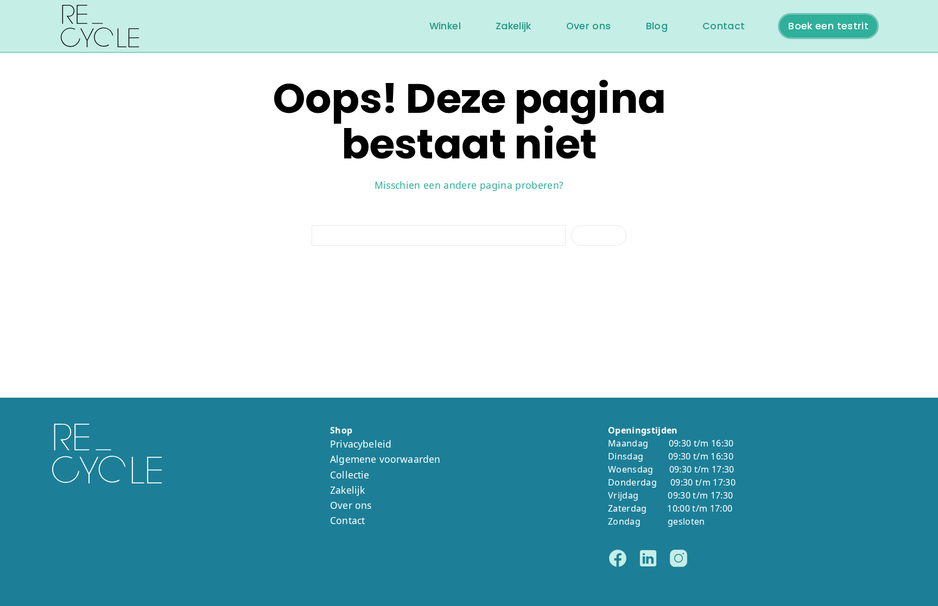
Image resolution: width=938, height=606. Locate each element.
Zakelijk (513, 26)
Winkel (445, 26)
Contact (723, 26)
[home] (100, 26)
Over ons (588, 26)
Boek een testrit (828, 26)
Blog (657, 26)
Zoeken (599, 235)
